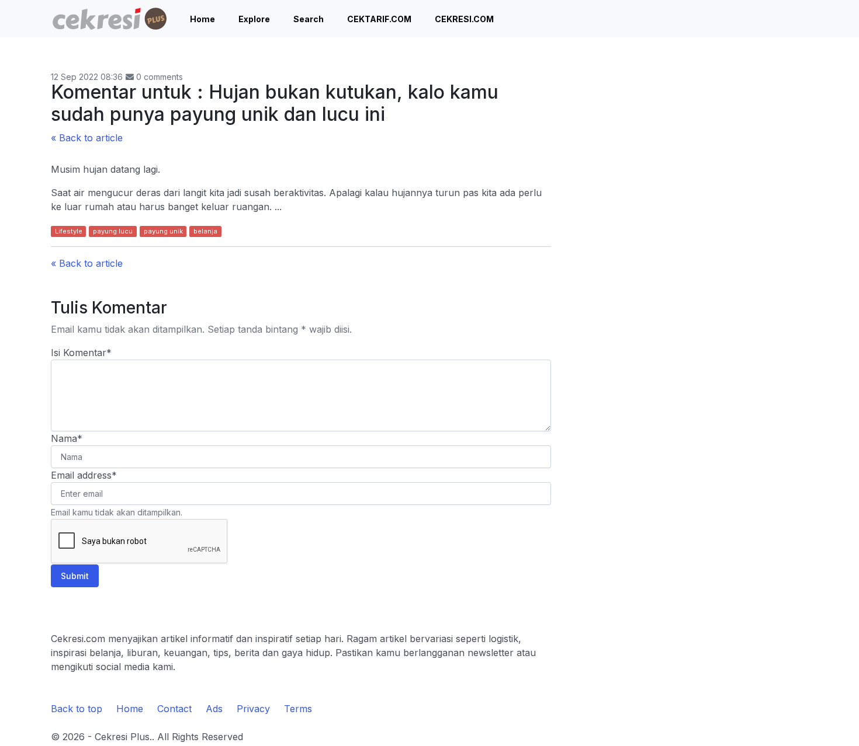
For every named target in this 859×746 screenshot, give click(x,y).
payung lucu (113, 231)
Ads (214, 708)
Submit (75, 576)
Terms (298, 708)
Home (202, 19)
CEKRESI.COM (464, 19)
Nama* (66, 438)
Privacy (253, 708)
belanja (205, 231)
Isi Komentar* (81, 352)
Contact (174, 708)
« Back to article (87, 138)
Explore (254, 19)
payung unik (163, 231)
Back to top (76, 708)
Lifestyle (68, 231)
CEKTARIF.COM (379, 19)
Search (308, 19)
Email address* (84, 475)
